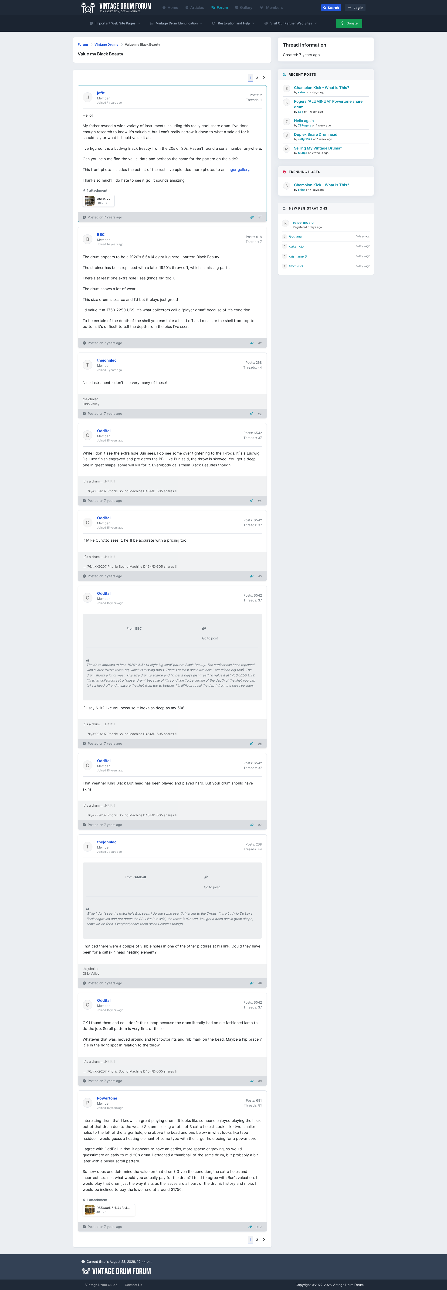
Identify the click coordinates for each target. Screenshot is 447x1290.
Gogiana (295, 236)
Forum (222, 7)
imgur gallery (238, 169)
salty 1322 (305, 139)
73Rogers (305, 125)
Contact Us (133, 1285)
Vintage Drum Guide (101, 1285)
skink (302, 92)
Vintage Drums (106, 44)
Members (274, 7)
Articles (197, 7)
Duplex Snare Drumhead (315, 134)
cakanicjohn (298, 246)
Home (173, 7)
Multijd (303, 153)
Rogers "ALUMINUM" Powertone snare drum (328, 104)
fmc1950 (296, 266)
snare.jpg (103, 198)
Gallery (246, 7)
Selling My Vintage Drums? (318, 148)
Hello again (304, 120)
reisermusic (303, 222)
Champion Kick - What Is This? (321, 87)
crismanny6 (298, 256)
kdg (301, 111)
